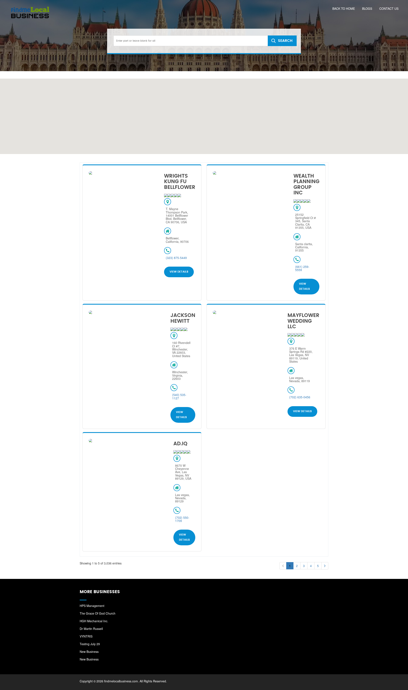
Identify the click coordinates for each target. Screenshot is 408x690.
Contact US (388, 8)
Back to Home (343, 8)
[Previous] (282, 566)
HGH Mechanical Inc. (94, 621)
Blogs (367, 8)
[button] (176, 103)
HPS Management (92, 606)
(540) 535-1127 (179, 396)
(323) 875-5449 (176, 258)
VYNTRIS (86, 636)
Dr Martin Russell (91, 628)
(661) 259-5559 (302, 268)
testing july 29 (90, 644)
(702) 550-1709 (182, 519)
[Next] (324, 566)
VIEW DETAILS (179, 271)
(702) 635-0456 (299, 397)
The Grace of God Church (97, 613)
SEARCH (285, 40)
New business (89, 651)
